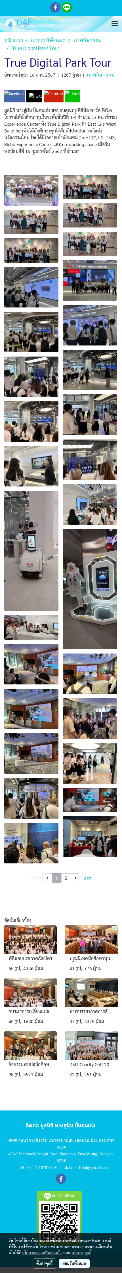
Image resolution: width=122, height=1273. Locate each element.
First (36, 878)
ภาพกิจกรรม (101, 75)
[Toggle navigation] (114, 24)
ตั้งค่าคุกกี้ (44, 1263)
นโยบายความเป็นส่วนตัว (42, 1252)
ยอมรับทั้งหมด (74, 1263)
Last (86, 878)
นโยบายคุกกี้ (81, 1252)
